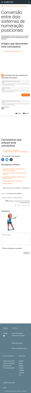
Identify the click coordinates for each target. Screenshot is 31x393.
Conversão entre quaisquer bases (13, 51)
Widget (26, 113)
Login (4, 387)
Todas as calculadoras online (19, 348)
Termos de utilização (17, 333)
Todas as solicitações (9, 363)
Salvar (18, 113)
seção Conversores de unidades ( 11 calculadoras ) (16, 188)
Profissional (8, 6)
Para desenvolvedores (9, 368)
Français (21, 368)
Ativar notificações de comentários (13, 248)
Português (21, 370)
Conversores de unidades (20, 6)
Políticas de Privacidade (18, 335)
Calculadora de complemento (11, 150)
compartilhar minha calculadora (12, 156)
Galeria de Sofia (7, 365)
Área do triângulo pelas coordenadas (12, 181)
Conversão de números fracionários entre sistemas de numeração (13, 169)
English (21, 363)
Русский (21, 372)
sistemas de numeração (7, 197)
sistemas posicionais (17, 197)
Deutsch (21, 361)
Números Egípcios (8, 183)
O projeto (5, 333)
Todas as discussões (8, 361)
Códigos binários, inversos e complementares (16, 151)
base (4, 193)
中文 (20, 375)
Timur (18, 205)
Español (21, 365)
